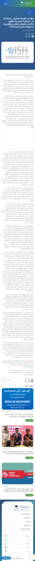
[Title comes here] (26, 3)
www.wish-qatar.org (16, 363)
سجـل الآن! (6, 558)
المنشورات (27, 517)
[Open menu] (5, 3)
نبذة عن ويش (26, 514)
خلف (29, 12)
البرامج (28, 521)
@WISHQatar (28, 367)
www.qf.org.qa (28, 374)
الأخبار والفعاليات (25, 529)
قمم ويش (27, 525)
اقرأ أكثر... (29, 420)
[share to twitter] (29, 36)
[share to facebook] (33, 36)
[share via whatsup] (26, 36)
